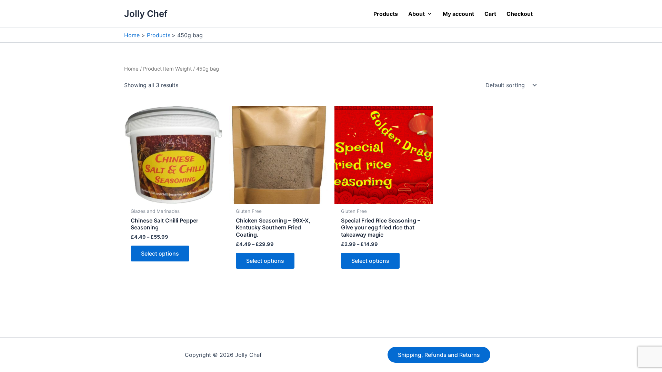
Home (131, 69)
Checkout (519, 13)
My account (458, 13)
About (416, 13)
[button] (439, 355)
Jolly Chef (146, 13)
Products (385, 13)
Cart (490, 13)
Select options (160, 253)
